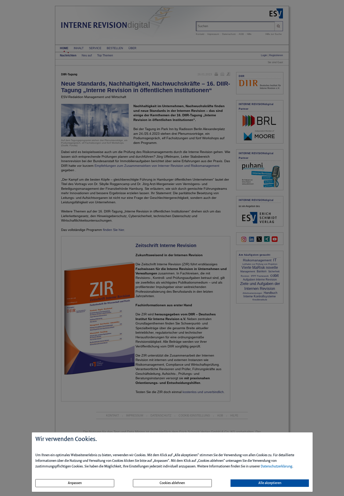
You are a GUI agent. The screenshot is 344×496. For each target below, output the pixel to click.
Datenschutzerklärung (276, 466)
